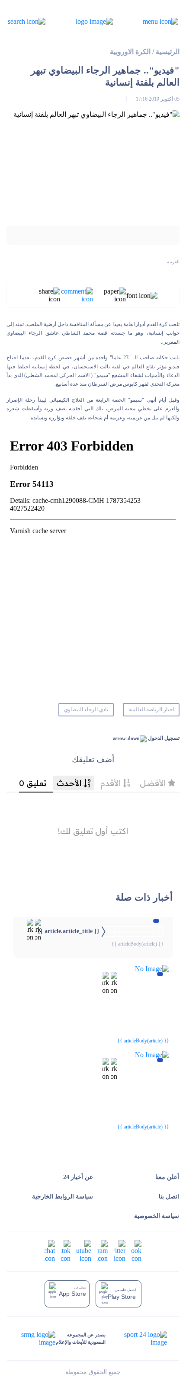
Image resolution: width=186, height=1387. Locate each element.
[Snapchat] (50, 1250)
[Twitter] (119, 1250)
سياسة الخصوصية (156, 1216)
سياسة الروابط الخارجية (62, 1196)
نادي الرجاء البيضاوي (86, 709)
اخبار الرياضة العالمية (151, 709)
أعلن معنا (167, 1177)
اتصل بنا (169, 1196)
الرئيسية (168, 51)
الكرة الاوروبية (130, 51)
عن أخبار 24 (78, 1177)
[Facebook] (136, 1250)
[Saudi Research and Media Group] (37, 1338)
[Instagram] (102, 1250)
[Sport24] (136, 1338)
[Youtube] (84, 1250)
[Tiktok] (66, 1250)
